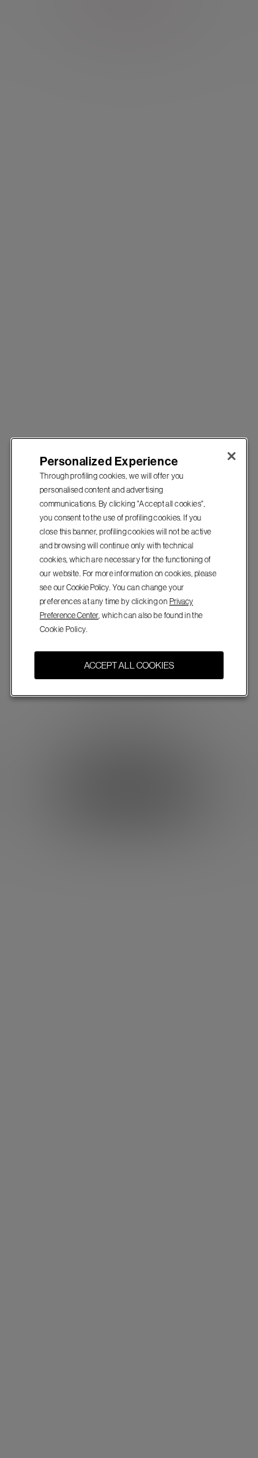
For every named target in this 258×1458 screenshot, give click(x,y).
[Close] (231, 456)
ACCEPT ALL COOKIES (129, 665)
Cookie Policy (87, 587)
